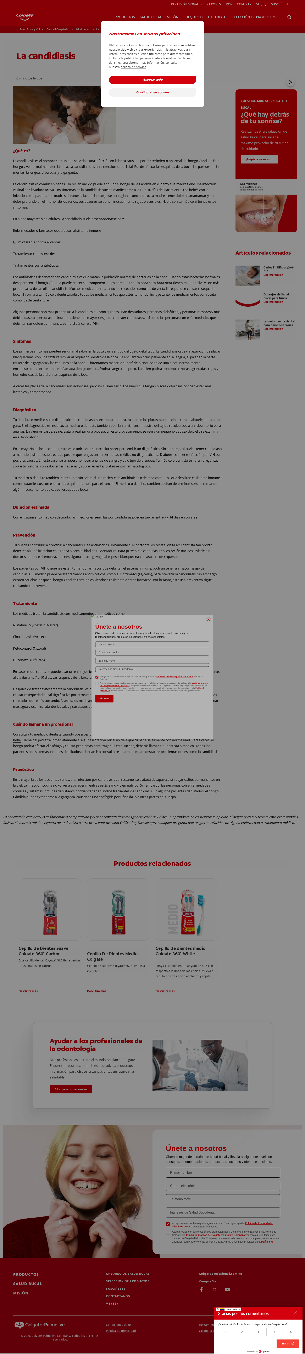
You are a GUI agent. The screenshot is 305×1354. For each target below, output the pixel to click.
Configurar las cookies (152, 92)
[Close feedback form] (295, 1313)
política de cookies (133, 67)
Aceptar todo (152, 80)
